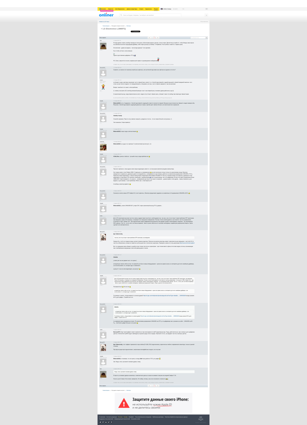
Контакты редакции (111, 417)
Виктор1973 (102, 231)
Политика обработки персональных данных (176, 417)
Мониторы (129, 25)
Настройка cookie (135, 419)
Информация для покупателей (122, 419)
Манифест (131, 417)
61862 (101, 215)
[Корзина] (206, 15)
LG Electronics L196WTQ (114, 29)
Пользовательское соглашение (143, 417)
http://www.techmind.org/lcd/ (187, 243)
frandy (101, 80)
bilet (101, 40)
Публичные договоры (158, 417)
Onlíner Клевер (167, 9)
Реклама (120, 417)
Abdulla (101, 100)
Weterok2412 (102, 67)
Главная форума (106, 25)
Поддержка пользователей (106, 419)
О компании (102, 417)
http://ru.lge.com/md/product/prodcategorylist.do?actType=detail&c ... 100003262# (164, 295)
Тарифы (126, 417)
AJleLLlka (102, 141)
